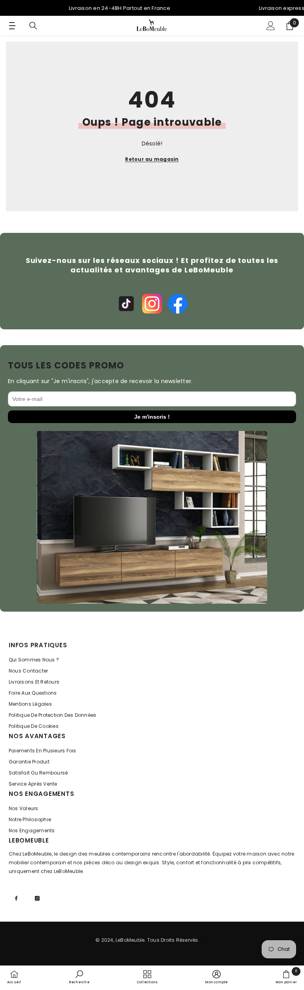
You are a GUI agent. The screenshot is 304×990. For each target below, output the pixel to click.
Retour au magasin (152, 159)
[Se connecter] (270, 25)
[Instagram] (152, 304)
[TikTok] (126, 304)
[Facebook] (178, 304)
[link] (79, 977)
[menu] (10, 25)
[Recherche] (33, 25)
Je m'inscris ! (152, 417)
